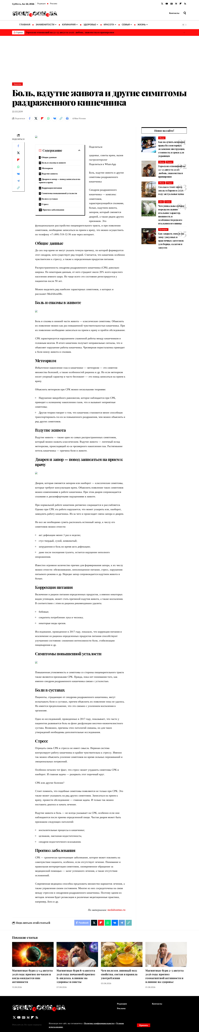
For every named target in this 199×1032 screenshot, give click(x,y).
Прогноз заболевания (53, 209)
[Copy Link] (61, 118)
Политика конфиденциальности (99, 1023)
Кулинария (163, 229)
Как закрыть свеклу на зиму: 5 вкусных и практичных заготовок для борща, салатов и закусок (171, 240)
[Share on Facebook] (29, 118)
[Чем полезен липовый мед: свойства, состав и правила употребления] (121, 954)
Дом (161, 202)
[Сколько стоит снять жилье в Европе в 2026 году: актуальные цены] (148, 190)
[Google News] (171, 4)
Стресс (45, 204)
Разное (169, 162)
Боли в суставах (50, 198)
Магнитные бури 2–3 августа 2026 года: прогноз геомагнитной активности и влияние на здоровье (164, 976)
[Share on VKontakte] (55, 118)
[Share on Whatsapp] (48, 118)
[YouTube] (167, 4)
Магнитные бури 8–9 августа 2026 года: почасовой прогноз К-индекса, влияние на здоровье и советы (76, 976)
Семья (167, 202)
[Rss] (185, 4)
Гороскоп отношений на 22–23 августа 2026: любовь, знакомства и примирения (70, 32)
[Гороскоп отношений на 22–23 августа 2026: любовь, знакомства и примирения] (148, 169)
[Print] (67, 118)
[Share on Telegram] (18, 180)
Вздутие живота (50, 173)
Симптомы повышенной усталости (59, 193)
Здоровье (17, 84)
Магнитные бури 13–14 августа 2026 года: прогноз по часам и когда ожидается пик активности (32, 976)
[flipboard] (180, 4)
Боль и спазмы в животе (54, 162)
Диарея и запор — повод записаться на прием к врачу (59, 181)
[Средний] (176, 4)
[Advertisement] (99, 57)
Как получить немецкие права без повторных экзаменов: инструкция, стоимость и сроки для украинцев (171, 148)
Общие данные (49, 157)
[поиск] (184, 13)
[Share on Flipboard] (42, 118)
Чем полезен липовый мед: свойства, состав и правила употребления (119, 974)
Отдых (169, 183)
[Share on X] (36, 118)
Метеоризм (47, 168)
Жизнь (161, 138)
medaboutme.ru (116, 910)
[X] (162, 4)
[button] (184, 33)
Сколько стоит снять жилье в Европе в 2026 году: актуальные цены (171, 190)
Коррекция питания (52, 187)
